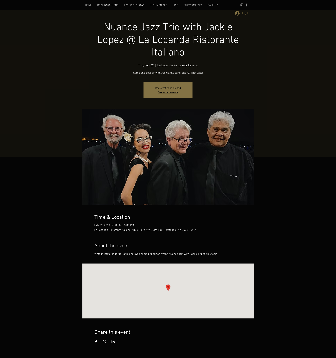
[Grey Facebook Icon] (246, 5)
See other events (168, 92)
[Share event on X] (104, 341)
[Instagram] (242, 5)
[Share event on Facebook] (96, 341)
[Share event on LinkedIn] (113, 341)
